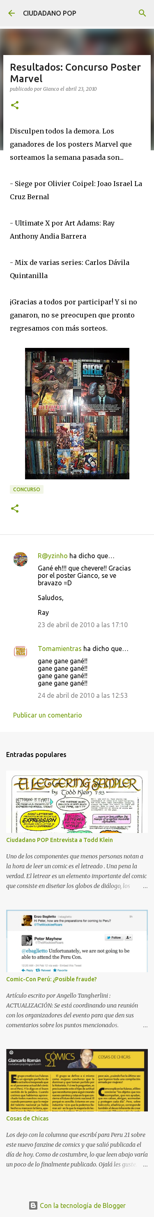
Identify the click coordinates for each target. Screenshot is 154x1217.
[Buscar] (142, 13)
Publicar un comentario (47, 715)
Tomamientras (60, 648)
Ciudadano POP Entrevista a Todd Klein (59, 840)
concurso (26, 489)
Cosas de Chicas (27, 1118)
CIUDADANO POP (49, 13)
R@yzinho (53, 555)
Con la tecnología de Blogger (82, 1205)
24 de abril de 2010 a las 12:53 (83, 695)
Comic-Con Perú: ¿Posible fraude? (51, 979)
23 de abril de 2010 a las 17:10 (83, 624)
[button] (15, 105)
